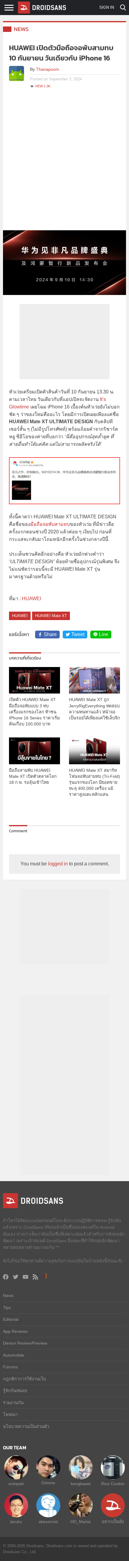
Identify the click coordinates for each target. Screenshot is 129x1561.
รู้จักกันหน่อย (15, 1390)
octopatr (16, 1483)
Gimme (48, 1482)
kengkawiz (81, 1483)
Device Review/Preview (25, 1343)
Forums (10, 1366)
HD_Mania (80, 1521)
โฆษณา (10, 1414)
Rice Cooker (112, 1483)
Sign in (106, 7)
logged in (58, 863)
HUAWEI (31, 598)
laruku (16, 1521)
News (21, 29)
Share (50, 634)
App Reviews (15, 1331)
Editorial (10, 1319)
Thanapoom (47, 69)
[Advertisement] (64, 162)
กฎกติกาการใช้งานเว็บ (24, 1378)
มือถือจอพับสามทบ (50, 524)
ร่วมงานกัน (13, 1402)
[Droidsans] (42, 8)
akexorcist (48, 1521)
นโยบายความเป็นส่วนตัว (26, 1426)
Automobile (13, 1355)
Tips (7, 1307)
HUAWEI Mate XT (51, 615)
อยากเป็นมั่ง (113, 1521)
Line (103, 634)
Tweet (77, 634)
